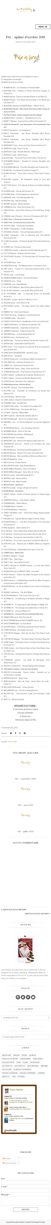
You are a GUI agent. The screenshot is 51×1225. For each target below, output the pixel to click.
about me (6, 1055)
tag (14, 1076)
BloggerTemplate (39, 1222)
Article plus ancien (36, 914)
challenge (38, 1059)
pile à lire (12, 742)
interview (34, 1062)
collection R (8, 1062)
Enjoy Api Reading (18, 1222)
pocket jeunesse (10, 1073)
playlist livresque (22, 1069)
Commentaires (10, 1163)
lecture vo (20, 1066)
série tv (6, 1076)
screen (41, 1073)
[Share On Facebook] (15, 733)
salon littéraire (28, 1073)
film (18, 1062)
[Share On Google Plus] (20, 733)
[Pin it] (25, 733)
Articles (7, 1159)
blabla (32, 1055)
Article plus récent (14, 909)
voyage (21, 1076)
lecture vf (7, 1066)
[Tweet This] (11, 733)
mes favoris (33, 1066)
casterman (25, 1059)
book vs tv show (10, 1059)
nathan (44, 1066)
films (25, 1062)
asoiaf (16, 1055)
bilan (24, 1055)
